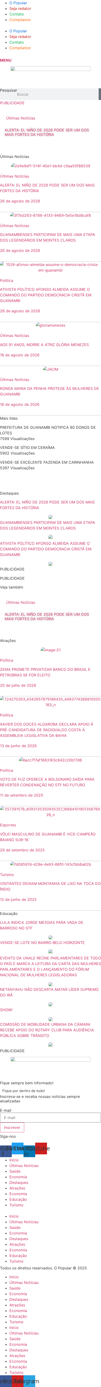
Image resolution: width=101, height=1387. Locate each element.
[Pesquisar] (100, 94)
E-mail (5, 1110)
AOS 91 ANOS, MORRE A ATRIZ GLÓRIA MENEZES (44, 344)
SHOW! (6, 1009)
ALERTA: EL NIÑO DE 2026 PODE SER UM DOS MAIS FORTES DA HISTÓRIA (47, 132)
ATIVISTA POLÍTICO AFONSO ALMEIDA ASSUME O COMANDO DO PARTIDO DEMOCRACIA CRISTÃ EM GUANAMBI (45, 295)
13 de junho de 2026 (18, 745)
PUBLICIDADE (12, 103)
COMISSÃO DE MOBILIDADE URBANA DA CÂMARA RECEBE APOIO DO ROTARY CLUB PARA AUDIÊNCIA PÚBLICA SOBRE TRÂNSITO (47, 1030)
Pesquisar (8, 90)
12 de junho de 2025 (18, 899)
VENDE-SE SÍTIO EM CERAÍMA (27, 447)
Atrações (17, 1188)
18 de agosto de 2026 (19, 355)
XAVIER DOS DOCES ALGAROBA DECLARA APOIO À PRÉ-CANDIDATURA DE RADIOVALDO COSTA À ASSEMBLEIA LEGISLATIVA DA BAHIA (46, 730)
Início (14, 1160)
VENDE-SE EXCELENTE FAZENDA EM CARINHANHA (47, 462)
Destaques (18, 1182)
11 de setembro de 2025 (21, 795)
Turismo (16, 1205)
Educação (18, 1199)
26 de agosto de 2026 (20, 201)
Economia (18, 1176)
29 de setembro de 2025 (22, 850)
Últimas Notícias (20, 118)
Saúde (14, 1171)
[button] (50, 25)
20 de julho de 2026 (18, 685)
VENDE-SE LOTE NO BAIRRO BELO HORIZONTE (42, 942)
